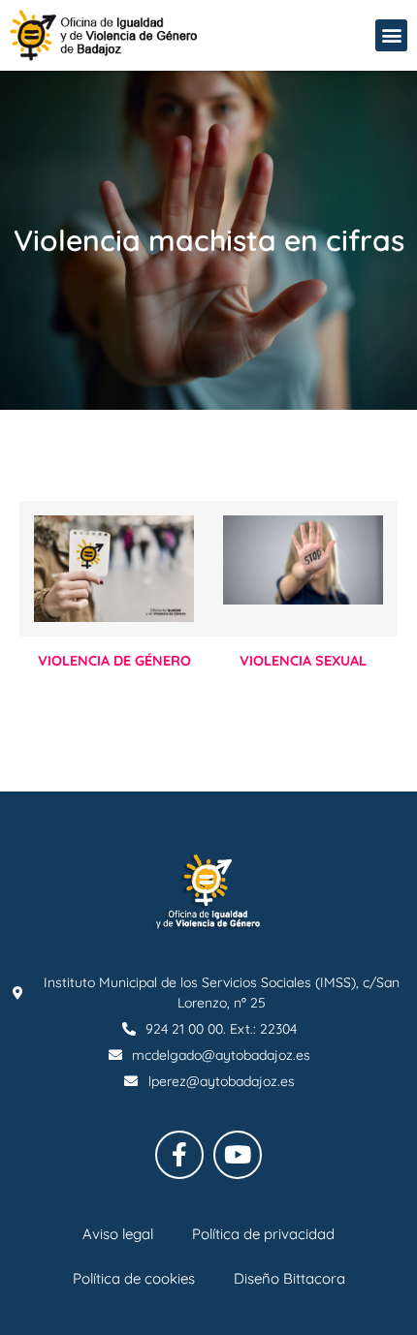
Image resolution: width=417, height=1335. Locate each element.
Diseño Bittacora (289, 1278)
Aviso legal (117, 1234)
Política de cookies (134, 1278)
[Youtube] (237, 1155)
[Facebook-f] (179, 1155)
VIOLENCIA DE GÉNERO (114, 660)
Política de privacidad (263, 1234)
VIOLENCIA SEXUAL (303, 660)
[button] (391, 35)
